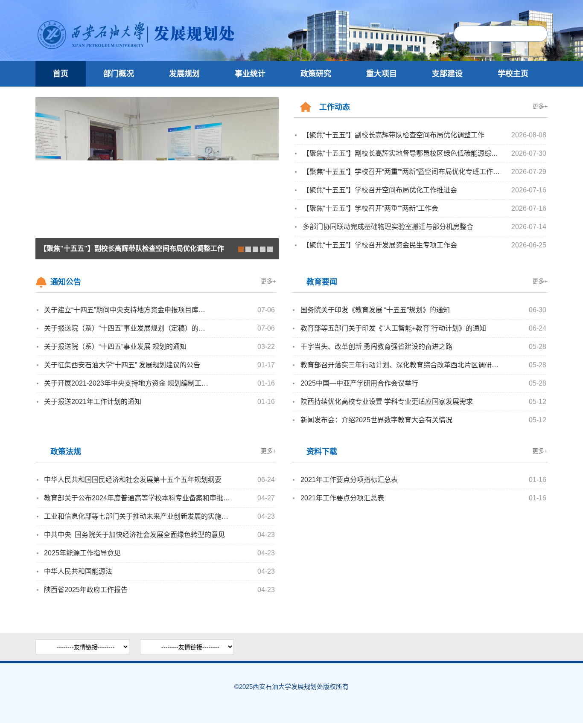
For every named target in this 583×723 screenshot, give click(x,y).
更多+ (540, 106)
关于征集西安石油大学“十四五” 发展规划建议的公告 (122, 365)
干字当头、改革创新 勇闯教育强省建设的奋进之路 (376, 346)
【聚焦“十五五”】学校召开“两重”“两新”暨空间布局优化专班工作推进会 (403, 171)
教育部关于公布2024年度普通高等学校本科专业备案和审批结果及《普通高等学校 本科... (139, 498)
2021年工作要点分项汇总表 (342, 498)
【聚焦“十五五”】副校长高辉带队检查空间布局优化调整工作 (393, 135)
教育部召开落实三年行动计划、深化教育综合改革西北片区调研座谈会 (401, 365)
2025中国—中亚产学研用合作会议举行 (359, 383)
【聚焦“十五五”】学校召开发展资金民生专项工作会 (380, 245)
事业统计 (250, 74)
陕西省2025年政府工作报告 (86, 589)
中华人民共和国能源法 (78, 571)
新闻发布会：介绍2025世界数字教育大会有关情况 (376, 420)
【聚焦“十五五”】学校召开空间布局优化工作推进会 (380, 190)
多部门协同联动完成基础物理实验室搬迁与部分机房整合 (388, 226)
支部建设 (447, 74)
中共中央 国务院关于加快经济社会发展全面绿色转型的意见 (134, 534)
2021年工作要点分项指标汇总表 (349, 479)
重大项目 (381, 74)
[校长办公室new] (170, 53)
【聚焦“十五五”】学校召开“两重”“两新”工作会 (370, 208)
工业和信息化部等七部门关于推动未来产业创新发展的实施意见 (139, 516)
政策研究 (315, 74)
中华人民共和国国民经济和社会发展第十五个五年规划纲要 (133, 479)
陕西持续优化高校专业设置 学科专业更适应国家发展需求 (386, 401)
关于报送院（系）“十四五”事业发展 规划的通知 (115, 346)
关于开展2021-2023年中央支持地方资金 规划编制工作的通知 (127, 383)
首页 (60, 74)
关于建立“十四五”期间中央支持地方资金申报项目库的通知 (127, 310)
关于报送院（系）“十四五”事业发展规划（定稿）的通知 (127, 328)
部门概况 (118, 74)
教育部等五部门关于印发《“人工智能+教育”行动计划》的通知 (393, 328)
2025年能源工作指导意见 (82, 553)
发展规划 (184, 74)
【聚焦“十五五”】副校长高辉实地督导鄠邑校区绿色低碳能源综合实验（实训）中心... (403, 153)
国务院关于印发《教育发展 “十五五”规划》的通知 (375, 310)
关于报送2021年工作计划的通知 (92, 401)
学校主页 (513, 74)
